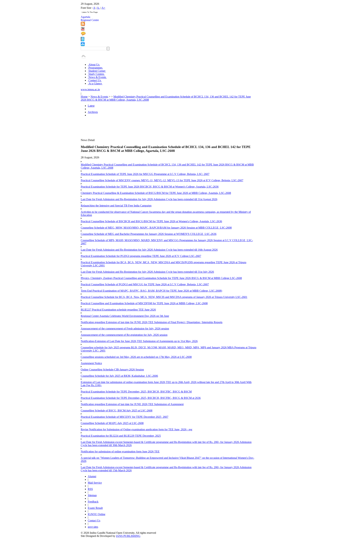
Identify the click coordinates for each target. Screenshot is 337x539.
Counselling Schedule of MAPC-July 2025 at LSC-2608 (112, 423)
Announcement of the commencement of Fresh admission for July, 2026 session (125, 328)
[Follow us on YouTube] (83, 29)
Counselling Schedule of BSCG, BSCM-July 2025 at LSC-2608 (116, 410)
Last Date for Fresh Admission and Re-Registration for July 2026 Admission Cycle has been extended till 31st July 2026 (147, 271)
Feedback (93, 501)
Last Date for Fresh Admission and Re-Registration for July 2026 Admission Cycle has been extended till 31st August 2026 (149, 199)
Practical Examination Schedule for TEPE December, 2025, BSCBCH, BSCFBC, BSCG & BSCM (136, 391)
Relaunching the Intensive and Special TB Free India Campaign (116, 205)
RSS (90, 488)
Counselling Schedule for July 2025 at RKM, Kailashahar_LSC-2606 (119, 375)
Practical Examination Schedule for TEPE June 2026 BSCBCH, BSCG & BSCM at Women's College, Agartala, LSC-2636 (150, 186)
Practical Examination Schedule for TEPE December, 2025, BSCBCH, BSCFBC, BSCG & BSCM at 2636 (141, 397)
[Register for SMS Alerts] (83, 35)
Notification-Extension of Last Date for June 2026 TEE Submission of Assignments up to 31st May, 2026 (139, 341)
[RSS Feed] (83, 24)
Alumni (92, 476)
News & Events (97, 77)
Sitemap (92, 495)
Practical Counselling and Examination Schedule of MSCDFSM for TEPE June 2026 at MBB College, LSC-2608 (144, 303)
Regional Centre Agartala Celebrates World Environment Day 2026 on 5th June (125, 315)
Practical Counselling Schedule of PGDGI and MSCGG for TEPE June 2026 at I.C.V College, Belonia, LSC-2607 (145, 284)
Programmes (95, 67)
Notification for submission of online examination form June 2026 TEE (120, 451)
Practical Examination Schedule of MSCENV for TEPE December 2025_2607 (124, 416)
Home (84, 96)
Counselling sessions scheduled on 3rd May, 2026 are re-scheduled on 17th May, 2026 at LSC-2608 (136, 356)
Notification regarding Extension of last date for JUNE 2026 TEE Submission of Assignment (132, 404)
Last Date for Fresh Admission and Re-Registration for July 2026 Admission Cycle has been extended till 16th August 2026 (149, 249)
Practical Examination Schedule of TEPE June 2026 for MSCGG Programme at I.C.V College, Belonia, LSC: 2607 (145, 174)
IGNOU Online (96, 514)
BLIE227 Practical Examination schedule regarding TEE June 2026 (118, 309)
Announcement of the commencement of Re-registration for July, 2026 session (124, 334)
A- (98, 7)
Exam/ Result (95, 507)
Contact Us (95, 80)
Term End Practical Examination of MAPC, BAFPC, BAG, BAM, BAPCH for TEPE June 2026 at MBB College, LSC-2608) (151, 290)
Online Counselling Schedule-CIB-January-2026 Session (112, 369)
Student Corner (97, 70)
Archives (93, 112)
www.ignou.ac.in (90, 89)
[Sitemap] (83, 45)
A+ (103, 7)
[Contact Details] (82, 40)
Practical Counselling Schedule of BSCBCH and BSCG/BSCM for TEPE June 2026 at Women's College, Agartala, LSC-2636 (151, 221)
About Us (94, 64)
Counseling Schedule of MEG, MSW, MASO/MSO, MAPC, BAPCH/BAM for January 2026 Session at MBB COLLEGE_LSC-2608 (156, 227)
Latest (91, 105)
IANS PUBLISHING (128, 535)
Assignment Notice (91, 363)
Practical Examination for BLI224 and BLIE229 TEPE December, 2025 (121, 435)
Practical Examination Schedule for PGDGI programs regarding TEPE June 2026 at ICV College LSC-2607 (141, 256)
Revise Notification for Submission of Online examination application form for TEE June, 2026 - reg (136, 429)
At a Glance (95, 83)
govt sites (93, 526)
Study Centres (96, 74)
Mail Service (95, 482)
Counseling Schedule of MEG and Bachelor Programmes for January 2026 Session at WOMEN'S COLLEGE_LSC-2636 (148, 233)
